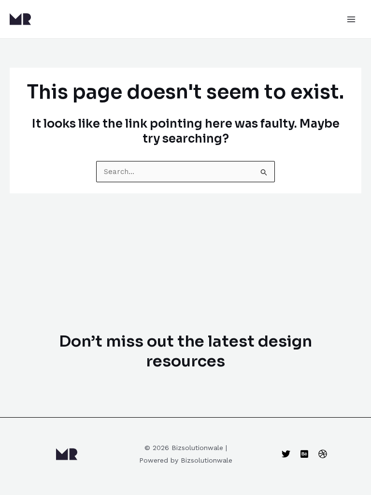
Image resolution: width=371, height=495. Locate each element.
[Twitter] (286, 454)
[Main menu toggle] (351, 19)
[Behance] (304, 454)
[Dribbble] (322, 454)
